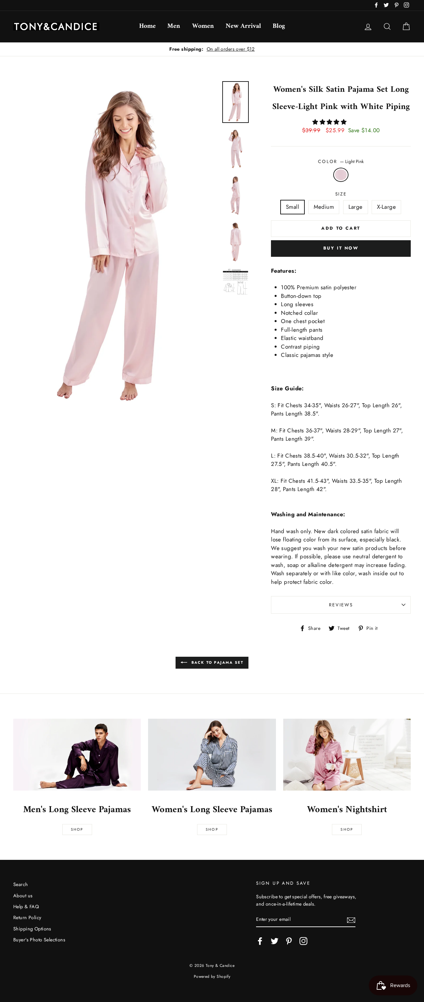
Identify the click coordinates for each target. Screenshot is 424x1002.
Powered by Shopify (212, 976)
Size (341, 194)
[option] (212, 49)
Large (355, 207)
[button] (330, 122)
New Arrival (243, 26)
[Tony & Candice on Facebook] (260, 941)
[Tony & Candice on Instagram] (303, 941)
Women (203, 26)
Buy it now (341, 248)
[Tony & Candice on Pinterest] (289, 941)
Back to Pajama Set (217, 662)
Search (20, 884)
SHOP (212, 829)
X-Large (386, 207)
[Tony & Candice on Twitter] (275, 941)
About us (22, 895)
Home (147, 26)
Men (173, 26)
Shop (77, 829)
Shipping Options (32, 928)
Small (292, 207)
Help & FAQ (26, 906)
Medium (324, 207)
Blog (279, 26)
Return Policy (27, 917)
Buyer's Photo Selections (39, 939)
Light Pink (341, 175)
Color (340, 161)
